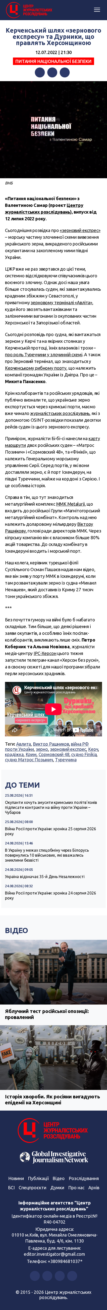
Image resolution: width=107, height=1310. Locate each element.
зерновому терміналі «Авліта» (61, 302)
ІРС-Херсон (45, 653)
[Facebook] (40, 72)
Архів (93, 1187)
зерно (42, 749)
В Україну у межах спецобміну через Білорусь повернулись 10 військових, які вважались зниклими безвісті (47, 855)
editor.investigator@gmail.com (54, 1253)
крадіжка (14, 754)
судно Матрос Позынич (29, 759)
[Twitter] (52, 72)
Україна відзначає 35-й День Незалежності (45, 876)
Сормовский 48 (54, 754)
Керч (93, 749)
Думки (57, 1187)
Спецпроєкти (32, 1187)
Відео (16, 930)
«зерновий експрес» (80, 230)
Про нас (76, 1187)
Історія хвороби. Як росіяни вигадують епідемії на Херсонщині (52, 1099)
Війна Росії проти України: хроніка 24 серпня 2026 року (50, 895)
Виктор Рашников (51, 743)
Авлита (23, 743)
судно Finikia (84, 754)
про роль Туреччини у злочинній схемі (43, 354)
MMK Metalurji (70, 503)
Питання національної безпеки (53, 61)
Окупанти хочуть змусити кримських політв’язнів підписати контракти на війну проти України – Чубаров (51, 807)
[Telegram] (65, 72)
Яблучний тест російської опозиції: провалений (47, 1014)
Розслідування (84, 1178)
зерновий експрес (68, 749)
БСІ (11, 1187)
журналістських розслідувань (60, 413)
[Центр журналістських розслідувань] (28, 10)
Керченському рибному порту (35, 367)
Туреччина (66, 759)
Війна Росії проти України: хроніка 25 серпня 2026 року (50, 831)
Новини (16, 1178)
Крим (31, 754)
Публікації (38, 1178)
